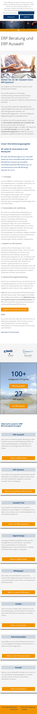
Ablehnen (27, 17)
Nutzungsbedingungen (9, 707)
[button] (18, 30)
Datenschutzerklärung (27, 707)
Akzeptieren (11, 17)
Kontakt (24, 709)
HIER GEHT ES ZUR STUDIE (10, 332)
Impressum (14, 709)
